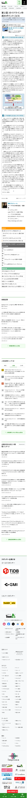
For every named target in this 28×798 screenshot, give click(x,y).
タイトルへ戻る (6, 192)
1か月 (21, 365)
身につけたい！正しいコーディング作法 (12, 276)
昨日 (5, 365)
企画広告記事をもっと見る (14, 539)
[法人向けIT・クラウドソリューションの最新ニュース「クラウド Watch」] (7, 775)
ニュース (4, 738)
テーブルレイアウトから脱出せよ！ (11, 274)
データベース (5, 681)
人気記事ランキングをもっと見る (14, 432)
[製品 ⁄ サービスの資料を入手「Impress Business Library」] (7, 783)
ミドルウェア (18, 678)
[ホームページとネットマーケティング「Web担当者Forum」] (7, 771)
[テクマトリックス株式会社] (9, 603)
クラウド (4, 673)
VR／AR (17, 694)
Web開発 (4, 686)
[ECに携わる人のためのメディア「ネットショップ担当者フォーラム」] (19, 779)
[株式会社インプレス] (13, 757)
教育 (3, 712)
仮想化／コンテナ (19, 673)
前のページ (18, 35)
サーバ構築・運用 (19, 727)
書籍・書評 (4, 740)
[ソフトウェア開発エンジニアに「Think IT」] (19, 766)
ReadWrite (18, 745)
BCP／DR (4, 702)
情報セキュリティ (5, 727)
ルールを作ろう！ (8, 250)
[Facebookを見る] (8, 624)
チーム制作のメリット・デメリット (13, 264)
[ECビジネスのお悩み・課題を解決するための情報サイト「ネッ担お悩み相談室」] (12, 792)
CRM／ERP (18, 691)
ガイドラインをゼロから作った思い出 (13, 241)
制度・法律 (18, 712)
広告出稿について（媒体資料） (20, 629)
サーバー (16, 6)
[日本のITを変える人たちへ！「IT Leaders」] (19, 775)
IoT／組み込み (5, 675)
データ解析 (18, 688)
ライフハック (18, 709)
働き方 (17, 704)
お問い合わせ (8, 632)
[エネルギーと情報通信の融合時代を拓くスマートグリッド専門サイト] (7, 779)
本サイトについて (9, 628)
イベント (4, 743)
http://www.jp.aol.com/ (15, 221)
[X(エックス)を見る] (13, 624)
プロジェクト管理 (6, 699)
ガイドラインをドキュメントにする (12, 238)
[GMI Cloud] (11, 584)
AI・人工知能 (4, 8)
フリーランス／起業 (6, 709)
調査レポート (18, 724)
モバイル (4, 691)
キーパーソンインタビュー (6, 724)
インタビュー (18, 740)
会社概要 (7, 637)
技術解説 (18, 738)
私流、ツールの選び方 (8, 281)
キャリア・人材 (18, 707)
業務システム (18, 720)
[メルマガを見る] (4, 624)
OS (3, 678)
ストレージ (18, 670)
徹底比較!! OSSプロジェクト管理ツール (13, 286)
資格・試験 (4, 707)
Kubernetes (11, 8)
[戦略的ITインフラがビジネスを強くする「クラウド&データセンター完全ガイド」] (7, 766)
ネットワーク (23, 6)
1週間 (13, 365)
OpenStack (18, 8)
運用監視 (18, 702)
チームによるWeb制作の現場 (10, 279)
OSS (3, 694)
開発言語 (4, 683)
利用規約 (18, 632)
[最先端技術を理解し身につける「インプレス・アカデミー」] (19, 788)
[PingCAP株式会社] (11, 571)
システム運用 (18, 699)
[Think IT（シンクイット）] (10, 617)
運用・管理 (18, 696)
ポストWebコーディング (8, 271)
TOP (3, 18)
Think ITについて (6, 659)
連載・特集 (4, 6)
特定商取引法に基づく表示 (20, 634)
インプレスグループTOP (19, 638)
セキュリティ (4, 704)
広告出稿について (19, 659)
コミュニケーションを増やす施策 (13, 259)
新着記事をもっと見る (14, 346)
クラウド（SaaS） (5, 688)
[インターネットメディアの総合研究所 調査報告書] (19, 771)
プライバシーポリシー (10, 634)
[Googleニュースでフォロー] (17, 624)
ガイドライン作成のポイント (11, 255)
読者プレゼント (5, 657)
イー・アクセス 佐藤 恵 (16, 31)
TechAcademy (5, 745)
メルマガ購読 (5, 653)
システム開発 (8, 18)
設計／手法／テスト (20, 681)
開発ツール (18, 683)
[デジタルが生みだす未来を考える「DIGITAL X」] (19, 783)
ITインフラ (10, 6)
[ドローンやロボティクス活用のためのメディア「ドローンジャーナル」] (7, 788)
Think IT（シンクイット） (7, 2)
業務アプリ (18, 686)
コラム (17, 743)
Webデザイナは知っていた (9, 284)
